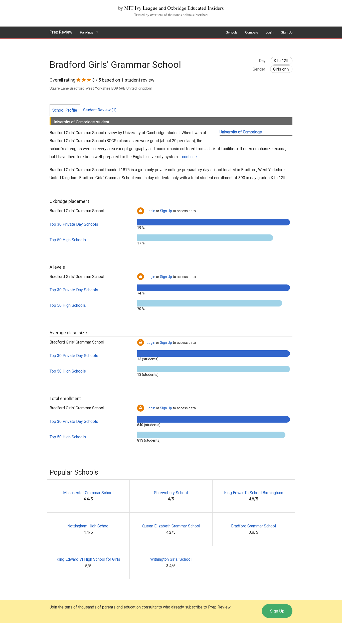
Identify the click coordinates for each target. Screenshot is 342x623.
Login (269, 32)
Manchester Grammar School (88, 492)
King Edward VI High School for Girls (88, 559)
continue (189, 156)
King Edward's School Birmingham (253, 492)
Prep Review (61, 32)
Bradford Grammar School (253, 526)
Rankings (86, 32)
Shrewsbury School (171, 492)
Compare (251, 32)
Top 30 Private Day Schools (74, 224)
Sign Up (286, 32)
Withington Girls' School (171, 559)
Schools (232, 32)
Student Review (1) (99, 110)
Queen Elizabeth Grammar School (171, 526)
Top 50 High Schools (68, 239)
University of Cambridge (241, 132)
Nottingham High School (88, 526)
